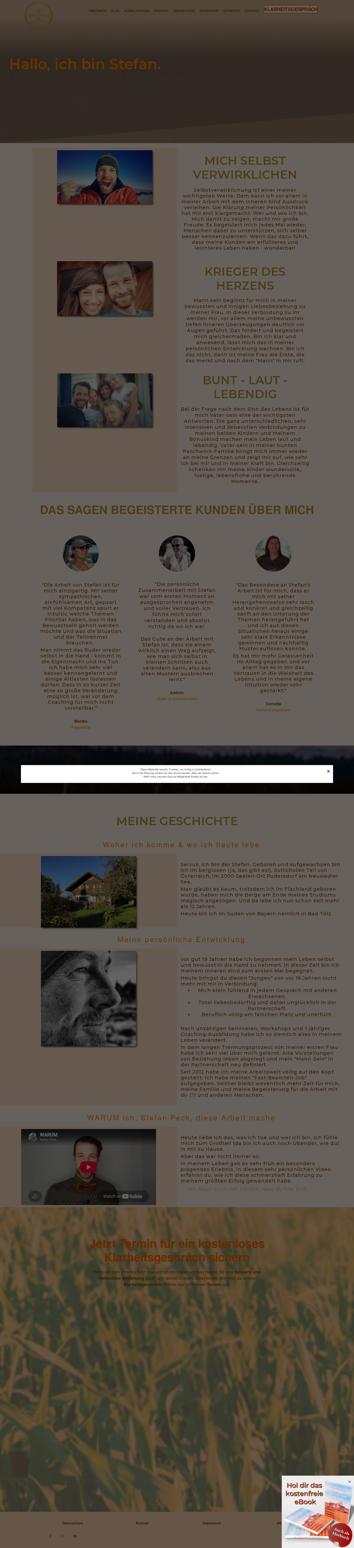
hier (205, 776)
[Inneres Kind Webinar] (318, 1511)
